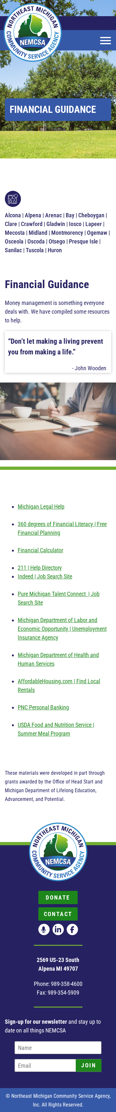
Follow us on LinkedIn (58, 929)
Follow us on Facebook (72, 929)
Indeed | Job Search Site (45, 576)
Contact (58, 914)
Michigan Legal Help (41, 506)
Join (88, 1065)
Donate (58, 897)
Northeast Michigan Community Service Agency (32, 32)
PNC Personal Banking (43, 707)
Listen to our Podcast (44, 929)
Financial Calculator (40, 550)
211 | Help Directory (40, 567)
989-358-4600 (66, 983)
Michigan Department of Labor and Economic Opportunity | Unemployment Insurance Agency (62, 629)
